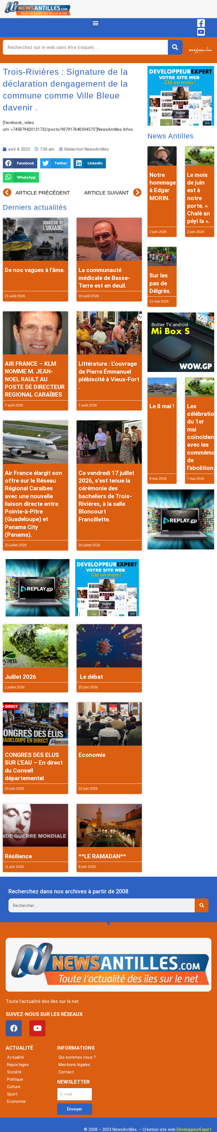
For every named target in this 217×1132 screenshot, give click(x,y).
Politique (15, 1079)
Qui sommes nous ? (77, 1057)
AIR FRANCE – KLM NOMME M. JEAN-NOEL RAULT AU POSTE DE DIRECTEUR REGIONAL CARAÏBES (35, 379)
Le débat (91, 676)
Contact (66, 1072)
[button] (95, 22)
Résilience (18, 856)
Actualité (15, 1057)
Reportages (18, 1064)
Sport (12, 1094)
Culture (13, 1086)
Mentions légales (74, 1064)
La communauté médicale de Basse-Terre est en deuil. (104, 278)
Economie (92, 755)
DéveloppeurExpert (194, 1129)
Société (14, 1072)
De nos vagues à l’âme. (35, 270)
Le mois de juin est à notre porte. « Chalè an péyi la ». (198, 198)
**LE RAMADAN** (102, 856)
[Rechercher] (175, 47)
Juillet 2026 (20, 676)
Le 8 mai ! (161, 406)
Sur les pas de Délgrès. (160, 283)
